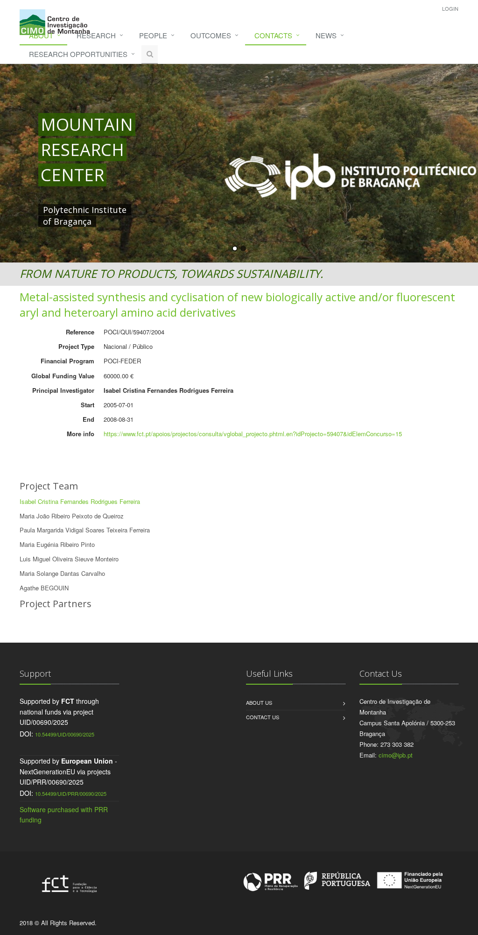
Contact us (262, 717)
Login (450, 8)
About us (259, 702)
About (41, 35)
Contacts (273, 35)
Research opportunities (78, 54)
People (153, 35)
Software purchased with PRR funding (64, 814)
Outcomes (210, 35)
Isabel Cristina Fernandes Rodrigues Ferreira (80, 501)
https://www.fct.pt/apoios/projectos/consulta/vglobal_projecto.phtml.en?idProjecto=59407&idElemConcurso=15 (253, 433)
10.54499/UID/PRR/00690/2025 (70, 793)
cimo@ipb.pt (396, 755)
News (326, 35)
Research (96, 35)
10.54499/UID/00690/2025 (64, 734)
